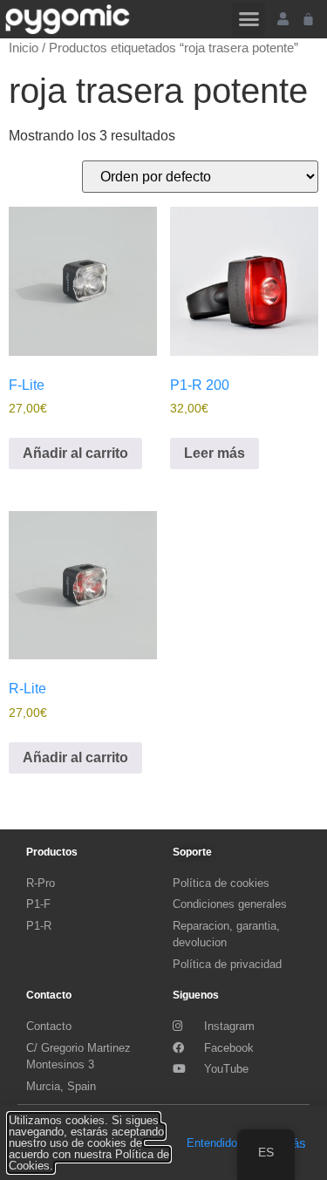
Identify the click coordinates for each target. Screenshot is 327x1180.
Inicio (23, 48)
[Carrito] (308, 18)
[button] (248, 19)
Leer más (214, 453)
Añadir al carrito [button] (75, 453)
